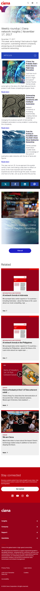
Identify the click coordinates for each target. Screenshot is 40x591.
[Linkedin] (12, 496)
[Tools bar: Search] (28, 3)
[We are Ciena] (20, 421)
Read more (5, 92)
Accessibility (5, 579)
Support (4, 532)
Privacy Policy (5, 568)
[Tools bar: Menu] (36, 3)
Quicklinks (5, 538)
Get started (20, 489)
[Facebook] (27, 496)
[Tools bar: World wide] (32, 3)
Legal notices (28, 568)
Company (4, 526)
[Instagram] (22, 496)
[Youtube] (17, 496)
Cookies (26, 572)
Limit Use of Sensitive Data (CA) (7, 573)
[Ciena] (6, 509)
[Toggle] (37, 521)
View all (20, 251)
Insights (4, 521)
